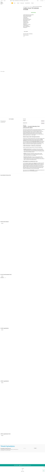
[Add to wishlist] (1, 437)
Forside (24, 6)
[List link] (22, 458)
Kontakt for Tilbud (33, 12)
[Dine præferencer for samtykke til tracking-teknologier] (43, 470)
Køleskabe (31, 6)
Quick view (1, 441)
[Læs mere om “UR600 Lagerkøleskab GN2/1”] (1, 439)
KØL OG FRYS (27, 6)
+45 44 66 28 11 (26, 0)
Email (12, 0)
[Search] (12, 3)
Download (42, 123)
